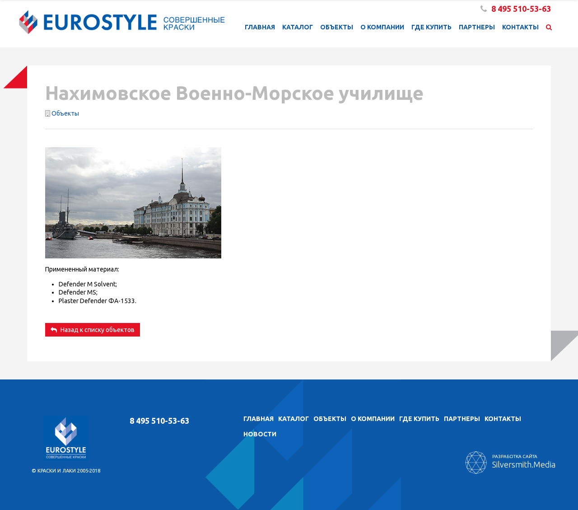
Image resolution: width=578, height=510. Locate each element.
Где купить (431, 27)
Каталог (297, 27)
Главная (260, 27)
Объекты (336, 27)
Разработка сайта (523, 461)
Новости (259, 434)
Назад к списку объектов (97, 329)
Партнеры (477, 27)
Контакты (520, 27)
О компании (382, 27)
